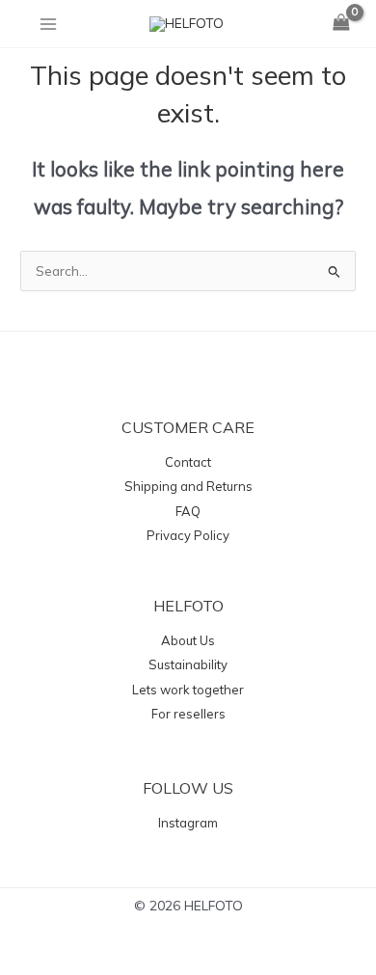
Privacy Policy (188, 535)
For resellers (188, 713)
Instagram (188, 822)
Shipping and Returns (188, 486)
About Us (188, 640)
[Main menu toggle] (48, 23)
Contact (188, 462)
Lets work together (188, 689)
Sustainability (188, 664)
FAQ (188, 511)
